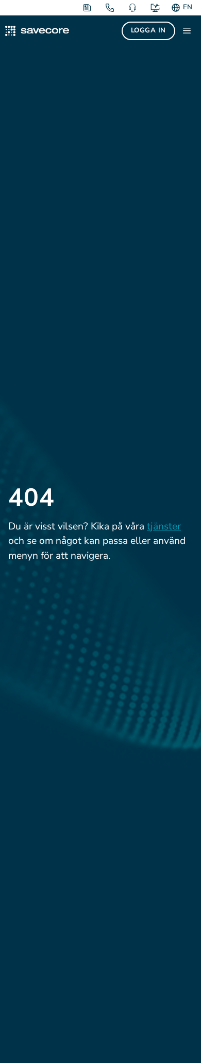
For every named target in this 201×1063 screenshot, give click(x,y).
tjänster (164, 526)
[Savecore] (37, 31)
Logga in (148, 30)
